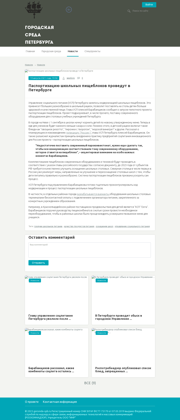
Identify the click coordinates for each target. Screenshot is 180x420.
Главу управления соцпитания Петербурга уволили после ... (50, 317)
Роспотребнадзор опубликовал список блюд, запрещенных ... (123, 369)
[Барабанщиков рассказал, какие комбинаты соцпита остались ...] (56, 346)
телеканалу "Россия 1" (79, 132)
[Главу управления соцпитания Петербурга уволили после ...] (56, 293)
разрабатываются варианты (93, 194)
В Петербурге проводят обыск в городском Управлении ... (118, 317)
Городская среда (51, 51)
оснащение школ (104, 226)
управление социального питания (132, 226)
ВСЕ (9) (90, 383)
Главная (30, 51)
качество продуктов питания (79, 226)
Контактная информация (60, 401)
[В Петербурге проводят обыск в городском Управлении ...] (123, 293)
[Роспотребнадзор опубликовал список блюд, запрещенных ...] (123, 346)
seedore (71, 78)
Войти (149, 4)
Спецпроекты (92, 51)
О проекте (31, 401)
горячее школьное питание (48, 226)
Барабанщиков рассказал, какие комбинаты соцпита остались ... (51, 369)
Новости (73, 51)
